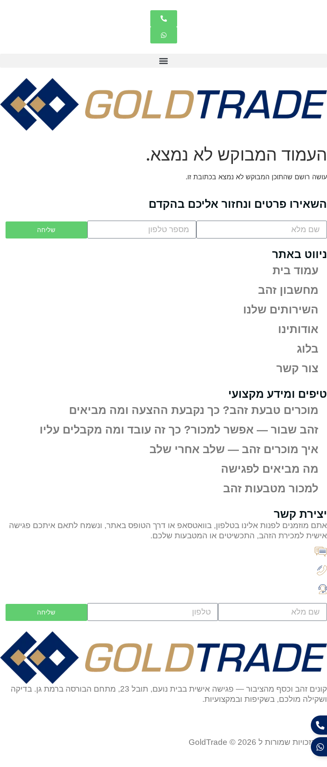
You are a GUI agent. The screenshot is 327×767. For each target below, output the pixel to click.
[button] (163, 61)
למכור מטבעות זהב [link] (270, 488)
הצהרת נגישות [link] (257, 725)
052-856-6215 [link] (261, 572)
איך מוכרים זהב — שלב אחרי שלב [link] (233, 449)
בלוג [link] (307, 348)
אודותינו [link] (298, 329)
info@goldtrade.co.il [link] (250, 553)
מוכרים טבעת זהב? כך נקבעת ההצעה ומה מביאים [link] (193, 410)
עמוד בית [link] (295, 270)
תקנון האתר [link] (307, 725)
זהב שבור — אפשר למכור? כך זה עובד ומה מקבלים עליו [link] (179, 429)
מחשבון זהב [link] (288, 290)
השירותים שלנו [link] (280, 309)
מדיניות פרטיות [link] (201, 725)
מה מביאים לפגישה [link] (269, 468)
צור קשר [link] (297, 368)
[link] (163, 18)
